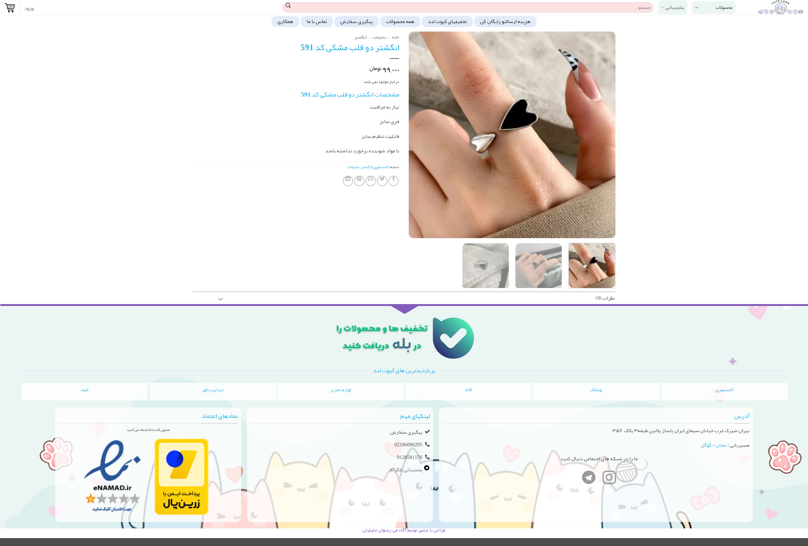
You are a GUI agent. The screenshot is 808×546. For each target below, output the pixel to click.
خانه (395, 37)
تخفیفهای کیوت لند (447, 21)
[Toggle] (221, 300)
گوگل (706, 445)
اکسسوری (381, 167)
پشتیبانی (674, 7)
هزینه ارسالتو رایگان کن (505, 21)
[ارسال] (288, 7)
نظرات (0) (605, 298)
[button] (714, 7)
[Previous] (603, 135)
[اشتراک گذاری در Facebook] (393, 181)
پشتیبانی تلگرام (407, 470)
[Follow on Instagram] (609, 478)
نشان (721, 445)
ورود (29, 8)
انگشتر (360, 37)
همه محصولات (400, 21)
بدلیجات (379, 37)
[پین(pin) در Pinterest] (359, 181)
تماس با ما (316, 21)
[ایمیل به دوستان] (370, 181)
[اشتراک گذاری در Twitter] (382, 181)
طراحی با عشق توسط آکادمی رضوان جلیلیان (404, 530)
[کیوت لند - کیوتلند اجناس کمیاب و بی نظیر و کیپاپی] (774, 7)
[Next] (416, 135)
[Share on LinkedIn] (348, 181)
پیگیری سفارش (356, 21)
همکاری (285, 21)
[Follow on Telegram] (589, 478)
